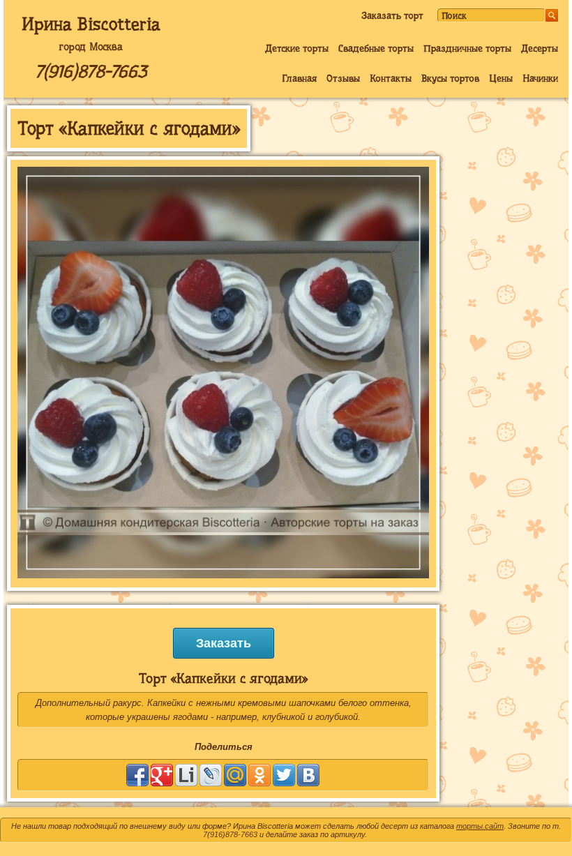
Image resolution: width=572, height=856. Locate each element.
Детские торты (297, 48)
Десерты (539, 48)
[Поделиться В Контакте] (308, 775)
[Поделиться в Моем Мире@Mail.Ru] (235, 775)
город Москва (91, 46)
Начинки (540, 78)
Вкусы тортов (450, 78)
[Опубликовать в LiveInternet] (186, 775)
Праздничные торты (467, 48)
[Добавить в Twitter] (284, 775)
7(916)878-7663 (90, 71)
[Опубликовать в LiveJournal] (211, 775)
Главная (299, 78)
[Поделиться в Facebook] (137, 775)
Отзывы (343, 78)
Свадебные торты (376, 48)
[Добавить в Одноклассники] (259, 775)
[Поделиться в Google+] (162, 775)
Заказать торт (392, 15)
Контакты (391, 78)
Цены (501, 78)
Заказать (223, 643)
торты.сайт (480, 826)
